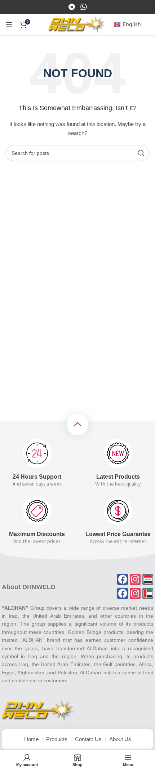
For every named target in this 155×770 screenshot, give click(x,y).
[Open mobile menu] (9, 24)
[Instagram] (83, 6)
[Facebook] (72, 6)
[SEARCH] (141, 153)
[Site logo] (77, 24)
